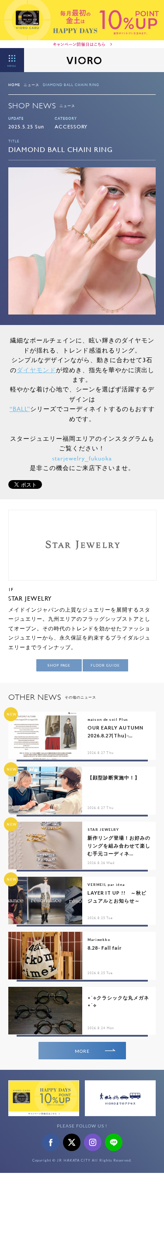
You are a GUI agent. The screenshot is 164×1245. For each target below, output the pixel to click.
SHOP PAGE (58, 665)
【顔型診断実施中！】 (113, 777)
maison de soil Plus (107, 719)
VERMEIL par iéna (106, 884)
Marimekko (98, 939)
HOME (14, 85)
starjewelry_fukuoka (82, 458)
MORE (82, 1051)
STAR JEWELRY (30, 598)
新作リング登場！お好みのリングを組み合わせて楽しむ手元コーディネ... (118, 845)
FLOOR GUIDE (105, 665)
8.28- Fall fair (104, 948)
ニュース (31, 85)
